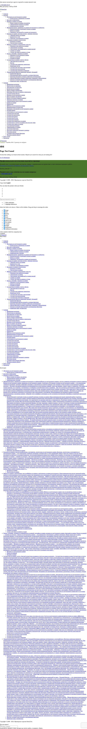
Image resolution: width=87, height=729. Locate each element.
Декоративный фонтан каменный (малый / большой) (22, 72)
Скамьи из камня (15, 50)
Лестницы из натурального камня (16, 17)
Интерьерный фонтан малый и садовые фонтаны (24, 75)
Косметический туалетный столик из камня (23, 29)
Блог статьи (6, 136)
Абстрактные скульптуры (14, 87)
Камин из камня (11, 102)
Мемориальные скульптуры (15, 107)
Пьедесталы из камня (16, 43)
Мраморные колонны (13, 84)
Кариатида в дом (15, 37)
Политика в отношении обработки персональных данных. (17, 165)
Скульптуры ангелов (13, 113)
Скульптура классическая (17, 69)
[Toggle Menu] (0, 11)
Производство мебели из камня (19, 46)
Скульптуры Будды (12, 118)
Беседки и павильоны (13, 20)
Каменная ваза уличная (17, 26)
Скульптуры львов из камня (15, 124)
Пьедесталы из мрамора (14, 86)
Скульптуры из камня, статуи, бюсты (17, 60)
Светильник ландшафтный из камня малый (22, 49)
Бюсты (12, 63)
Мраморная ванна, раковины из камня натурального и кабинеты (25, 27)
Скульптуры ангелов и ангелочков (20, 67)
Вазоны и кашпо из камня (14, 21)
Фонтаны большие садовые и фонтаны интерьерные (25, 76)
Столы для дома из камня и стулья (20, 52)
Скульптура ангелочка (13, 115)
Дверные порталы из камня (15, 99)
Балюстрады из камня (13, 89)
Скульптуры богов (12, 116)
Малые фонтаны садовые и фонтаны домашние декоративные (28, 78)
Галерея (5, 83)
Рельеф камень (11, 110)
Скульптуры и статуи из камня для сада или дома (21, 122)
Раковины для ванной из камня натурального (23, 32)
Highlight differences (11, 204)
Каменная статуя (15, 66)
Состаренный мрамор (13, 125)
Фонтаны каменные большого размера (18, 130)
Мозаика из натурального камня (19, 55)
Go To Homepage (5, 157)
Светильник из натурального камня (17, 112)
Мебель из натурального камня (16, 106)
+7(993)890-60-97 (5, 5)
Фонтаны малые (11, 132)
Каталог (5, 15)
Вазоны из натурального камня (16, 95)
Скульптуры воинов (13, 119)
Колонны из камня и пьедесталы (16, 40)
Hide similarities (9, 202)
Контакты (6, 138)
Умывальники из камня (13, 127)
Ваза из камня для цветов (14, 96)
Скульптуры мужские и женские (19, 70)
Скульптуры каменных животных (20, 64)
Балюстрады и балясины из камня (20, 18)
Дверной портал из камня (17, 35)
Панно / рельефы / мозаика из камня (17, 53)
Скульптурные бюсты (13, 93)
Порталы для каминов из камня (19, 38)
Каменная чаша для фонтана (18, 81)
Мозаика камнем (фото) (13, 135)
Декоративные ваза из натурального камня (19, 101)
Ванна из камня (14, 30)
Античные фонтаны (12, 128)
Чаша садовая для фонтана (14, 90)
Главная (5, 14)
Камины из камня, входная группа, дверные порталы (22, 33)
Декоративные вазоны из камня (19, 24)
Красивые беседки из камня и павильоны (19, 92)
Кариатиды (10, 104)
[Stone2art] (3, 9)
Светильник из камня (16, 47)
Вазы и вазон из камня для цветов (20, 23)
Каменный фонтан (15, 73)
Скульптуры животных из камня (16, 121)
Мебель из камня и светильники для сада (19, 44)
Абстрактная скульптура (17, 61)
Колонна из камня (15, 41)
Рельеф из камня (15, 58)
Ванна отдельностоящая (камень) (16, 98)
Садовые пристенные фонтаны (16, 133)
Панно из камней (15, 56)
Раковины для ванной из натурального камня (20, 109)
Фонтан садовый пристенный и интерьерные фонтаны (26, 79)
